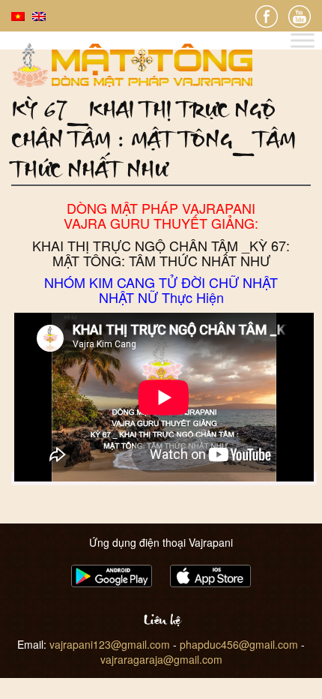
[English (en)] (39, 15)
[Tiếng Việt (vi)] (18, 15)
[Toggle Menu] (303, 41)
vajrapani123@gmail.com (109, 644)
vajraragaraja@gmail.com (161, 659)
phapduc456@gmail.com (239, 644)
